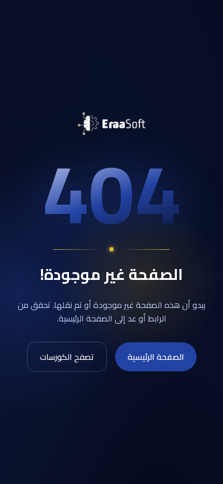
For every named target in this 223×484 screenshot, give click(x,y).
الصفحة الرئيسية (156, 357)
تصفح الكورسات (67, 357)
